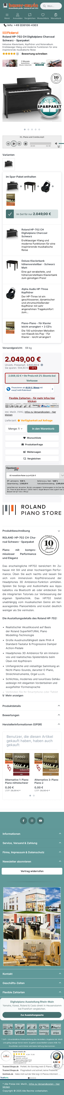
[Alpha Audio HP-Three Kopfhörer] (46, 187)
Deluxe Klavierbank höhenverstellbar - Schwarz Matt (38, 264)
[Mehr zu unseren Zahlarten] (32, 1030)
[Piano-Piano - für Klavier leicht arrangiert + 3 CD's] (10, 200)
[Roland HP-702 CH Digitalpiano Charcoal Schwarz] (12, 187)
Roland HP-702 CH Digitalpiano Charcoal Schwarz (34, 233)
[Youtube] (40, 820)
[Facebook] (23, 820)
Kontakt (7, 973)
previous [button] (8, 143)
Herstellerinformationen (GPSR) (22, 724)
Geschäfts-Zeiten (14, 983)
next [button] (19, 143)
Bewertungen (10, 715)
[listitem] (32, 97)
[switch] (57, 1066)
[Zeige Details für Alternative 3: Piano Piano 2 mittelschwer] (46, 764)
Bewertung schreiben (34, 53)
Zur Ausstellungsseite (32, 1015)
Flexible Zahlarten (14, 992)
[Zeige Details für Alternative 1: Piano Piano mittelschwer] (17, 764)
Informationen (11, 833)
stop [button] (25, 143)
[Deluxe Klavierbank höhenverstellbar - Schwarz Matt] (30, 186)
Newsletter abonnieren (17, 861)
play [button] (14, 143)
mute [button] (56, 143)
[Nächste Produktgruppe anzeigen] (57, 775)
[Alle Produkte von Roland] (10, 32)
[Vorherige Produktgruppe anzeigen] (6, 775)
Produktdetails (11, 706)
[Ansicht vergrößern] (32, 97)
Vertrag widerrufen (32, 871)
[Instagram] (32, 820)
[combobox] (51, 6)
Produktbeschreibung (16, 530)
